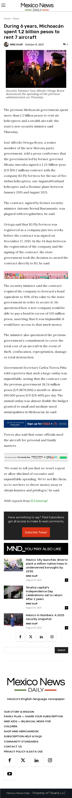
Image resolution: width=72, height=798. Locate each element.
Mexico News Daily (18, 793)
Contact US (13, 746)
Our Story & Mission (19, 711)
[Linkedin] (41, 637)
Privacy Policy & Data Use (23, 751)
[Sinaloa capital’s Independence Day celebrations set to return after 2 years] (13, 592)
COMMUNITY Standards (21, 741)
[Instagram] (52, 637)
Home (7, 18)
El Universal (38, 501)
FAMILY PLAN (13, 716)
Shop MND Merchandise (21, 731)
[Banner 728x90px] (36, 275)
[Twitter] (30, 637)
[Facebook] (20, 637)
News (16, 18)
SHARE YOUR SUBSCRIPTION (43, 716)
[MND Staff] (7, 44)
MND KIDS (11, 721)
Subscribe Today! (36, 532)
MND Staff (16, 44)
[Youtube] (9, 774)
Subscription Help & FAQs (23, 736)
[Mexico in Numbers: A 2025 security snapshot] (13, 620)
